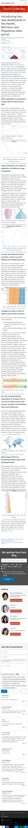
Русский (18, 566)
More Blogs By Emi (15, 623)
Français (20, 564)
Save (4, 691)
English (8, 42)
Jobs (23, 812)
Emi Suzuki (20, 37)
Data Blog (20, 9)
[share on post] (11, 827)
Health (19, 72)
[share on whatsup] (21, 827)
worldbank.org (23, 0)
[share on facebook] (7, 827)
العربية (12, 566)
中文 (4, 568)
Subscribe (7, 579)
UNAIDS (21, 279)
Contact (2, 814)
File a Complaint (4, 816)
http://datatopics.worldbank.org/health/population (13, 140)
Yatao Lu (14, 37)
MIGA (11, 822)
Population (10, 72)
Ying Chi (3, 39)
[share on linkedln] (16, 827)
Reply (23, 701)
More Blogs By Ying (15, 634)
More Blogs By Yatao (16, 611)
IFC (8, 822)
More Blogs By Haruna (16, 600)
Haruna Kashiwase (6, 37)
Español (5, 566)
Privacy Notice (17, 677)
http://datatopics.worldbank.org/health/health (14, 308)
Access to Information (16, 812)
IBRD (3, 822)
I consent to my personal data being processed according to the (14, 573)
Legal (2, 812)
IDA (6, 822)
